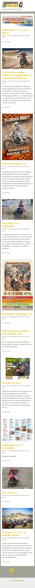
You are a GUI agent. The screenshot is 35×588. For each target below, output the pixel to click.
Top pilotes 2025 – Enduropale (11, 225)
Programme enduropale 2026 (17, 313)
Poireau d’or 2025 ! (11, 382)
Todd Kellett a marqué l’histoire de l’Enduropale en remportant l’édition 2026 (16, 75)
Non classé (22, 35)
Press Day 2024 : (10, 492)
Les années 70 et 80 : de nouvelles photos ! (14, 534)
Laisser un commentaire (10, 35)
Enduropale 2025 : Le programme (12, 446)
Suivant (17, 574)
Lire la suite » (6, 42)
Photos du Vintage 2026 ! (14, 163)
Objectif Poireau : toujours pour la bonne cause (15, 332)
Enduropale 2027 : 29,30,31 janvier (15, 31)
